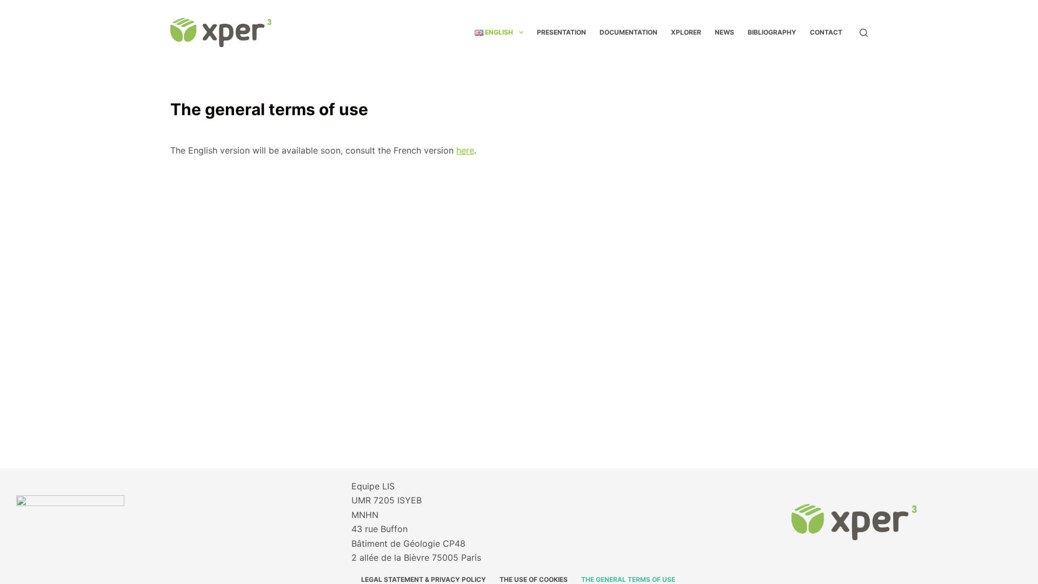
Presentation (561, 32)
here (465, 150)
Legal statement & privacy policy (423, 579)
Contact (826, 32)
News (724, 32)
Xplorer (686, 32)
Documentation (628, 32)
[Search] (864, 33)
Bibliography (772, 32)
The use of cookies (534, 579)
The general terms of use (629, 579)
